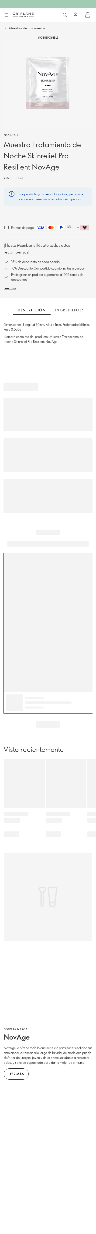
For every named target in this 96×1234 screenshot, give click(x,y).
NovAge (11, 135)
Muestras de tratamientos (27, 28)
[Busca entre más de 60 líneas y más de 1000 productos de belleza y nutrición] (64, 14)
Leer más (10, 288)
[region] (48, 85)
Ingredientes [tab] (69, 310)
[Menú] (6, 15)
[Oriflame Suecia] (23, 14)
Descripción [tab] (32, 310)
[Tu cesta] (88, 15)
